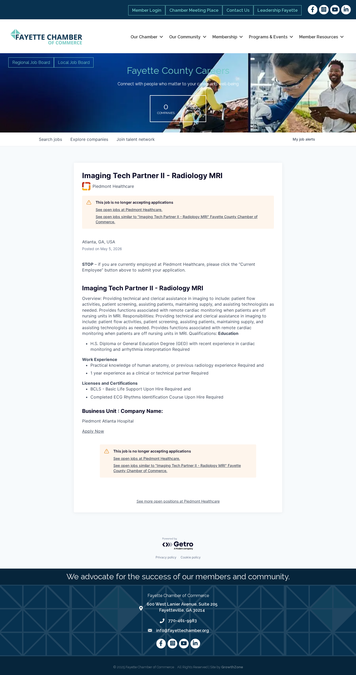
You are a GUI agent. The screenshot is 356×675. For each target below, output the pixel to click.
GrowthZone (232, 667)
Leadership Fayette (277, 10)
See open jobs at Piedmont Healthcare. (129, 209)
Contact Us (237, 10)
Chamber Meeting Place (193, 10)
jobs (50, 139)
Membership (224, 36)
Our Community (185, 36)
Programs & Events (268, 36)
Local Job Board (74, 62)
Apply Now (93, 431)
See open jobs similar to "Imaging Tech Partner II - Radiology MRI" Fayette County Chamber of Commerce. (176, 219)
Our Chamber (144, 36)
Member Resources (318, 36)
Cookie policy (191, 557)
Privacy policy (166, 557)
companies (89, 139)
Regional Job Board (31, 62)
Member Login (146, 10)
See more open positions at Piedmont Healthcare (178, 501)
